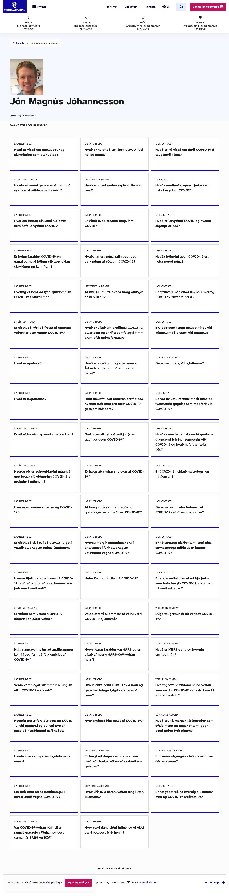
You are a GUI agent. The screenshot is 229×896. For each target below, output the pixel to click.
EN (168, 6)
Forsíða (20, 43)
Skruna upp (212, 882)
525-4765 (118, 882)
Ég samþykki (76, 882)
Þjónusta (150, 6)
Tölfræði (112, 6)
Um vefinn (131, 6)
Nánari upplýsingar (51, 882)
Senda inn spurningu (206, 6)
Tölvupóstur (146, 882)
